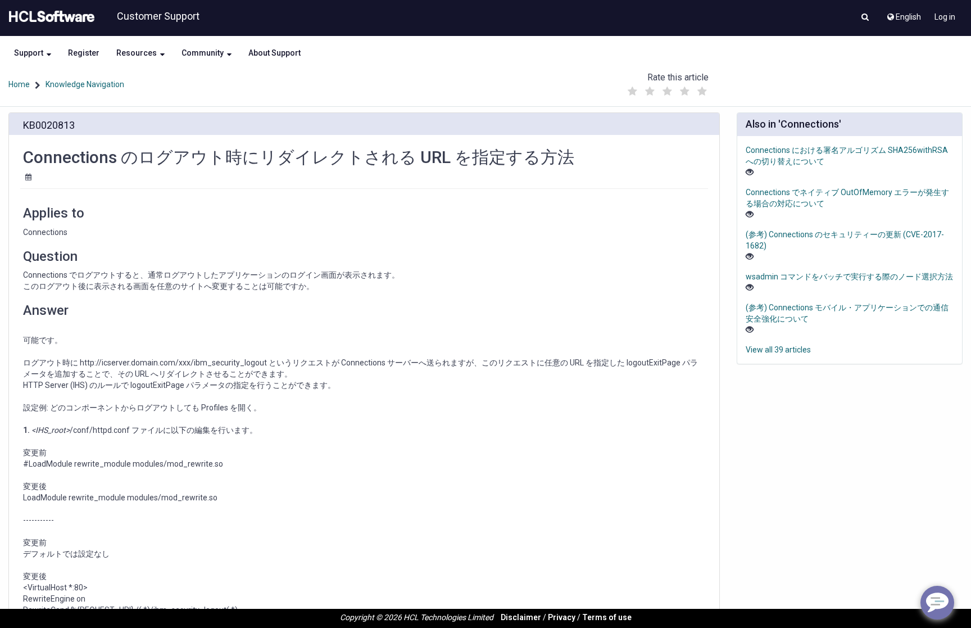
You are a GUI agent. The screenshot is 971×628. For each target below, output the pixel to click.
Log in (944, 16)
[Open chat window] (937, 603)
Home (19, 84)
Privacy (561, 617)
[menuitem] (903, 14)
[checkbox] (632, 91)
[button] (865, 18)
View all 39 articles (778, 349)
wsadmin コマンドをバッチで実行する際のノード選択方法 (849, 276)
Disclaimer (521, 617)
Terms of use (607, 617)
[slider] (667, 88)
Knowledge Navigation (85, 84)
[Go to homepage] (49, 17)
